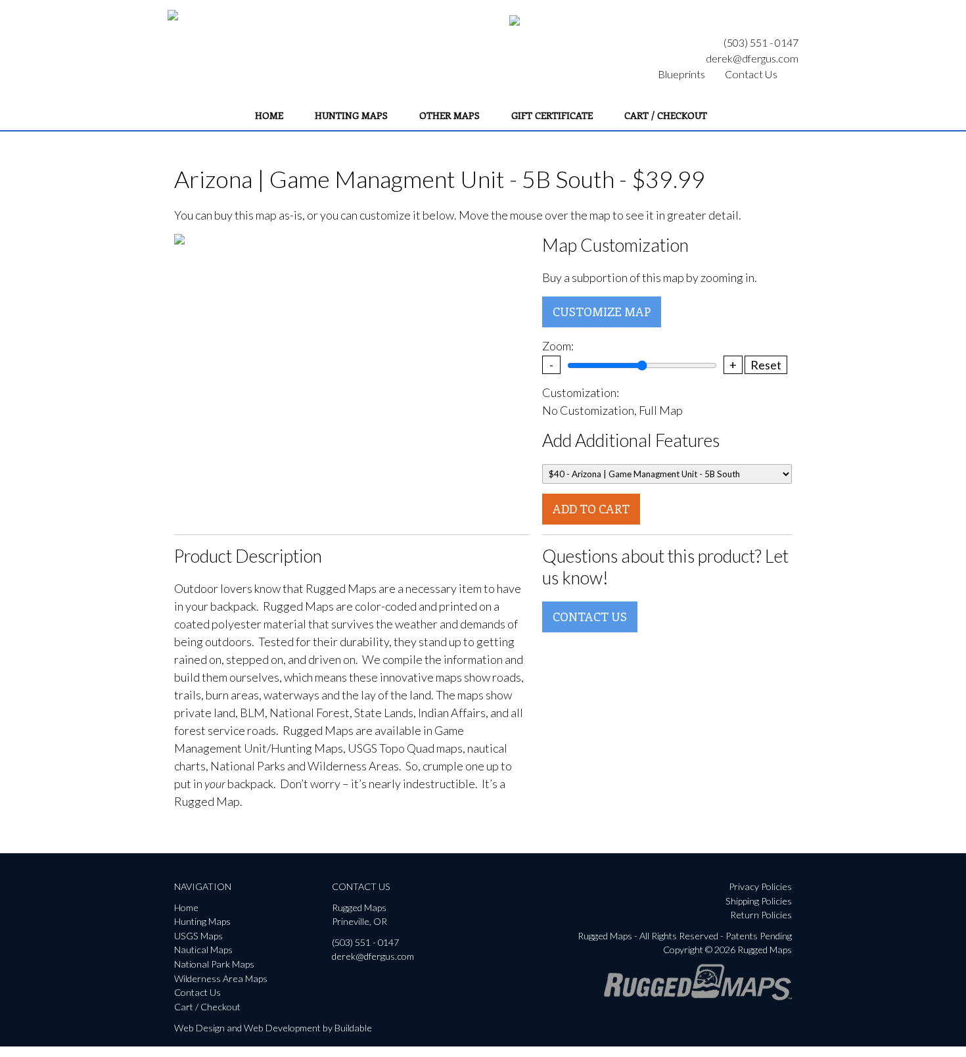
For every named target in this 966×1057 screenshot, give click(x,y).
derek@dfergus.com (752, 58)
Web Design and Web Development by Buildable (273, 1027)
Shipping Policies (758, 900)
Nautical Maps (203, 949)
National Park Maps (214, 964)
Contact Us (751, 74)
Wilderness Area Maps (220, 978)
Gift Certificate (552, 115)
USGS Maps (198, 935)
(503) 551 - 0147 (761, 42)
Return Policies (761, 914)
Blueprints (681, 74)
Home (269, 115)
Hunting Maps (351, 115)
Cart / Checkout (665, 115)
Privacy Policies (760, 886)
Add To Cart (591, 509)
